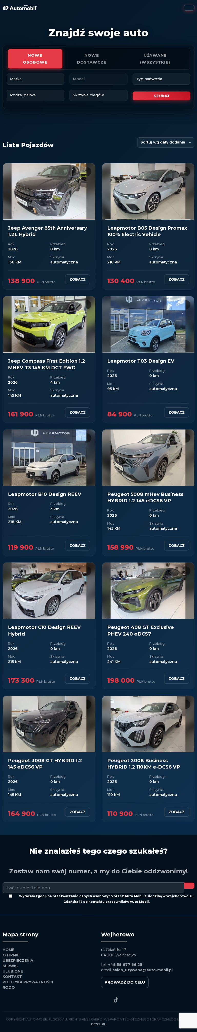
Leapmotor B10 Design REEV (44, 494)
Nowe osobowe (35, 59)
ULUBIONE (13, 971)
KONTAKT (12, 976)
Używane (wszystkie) (155, 59)
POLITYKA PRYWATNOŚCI (28, 982)
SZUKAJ (161, 96)
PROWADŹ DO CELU (125, 982)
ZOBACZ (78, 279)
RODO (9, 987)
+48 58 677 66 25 (125, 964)
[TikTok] (116, 1000)
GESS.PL (98, 1024)
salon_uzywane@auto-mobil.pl (143, 970)
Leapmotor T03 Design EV (140, 361)
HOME (8, 949)
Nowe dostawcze (91, 59)
